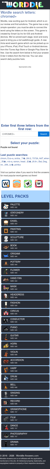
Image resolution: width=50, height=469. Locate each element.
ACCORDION (17, 361)
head (23, 161)
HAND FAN (16, 279)
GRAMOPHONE (18, 410)
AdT (41, 158)
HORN (13, 345)
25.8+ (35, 161)
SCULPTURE (17, 238)
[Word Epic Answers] (17, 184)
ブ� (23, 158)
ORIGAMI (15, 254)
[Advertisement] (25, 94)
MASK (13, 287)
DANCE (14, 426)
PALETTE (15, 205)
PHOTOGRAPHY (18, 435)
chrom (3, 158)
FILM (13, 418)
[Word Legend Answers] (28, 184)
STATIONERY (17, 214)
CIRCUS (14, 312)
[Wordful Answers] (6, 184)
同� (4, 161)
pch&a (17, 164)
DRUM (13, 377)
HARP (13, 369)
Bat (40, 161)
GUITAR (14, 336)
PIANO (13, 328)
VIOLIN (14, 353)
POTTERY (15, 263)
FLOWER (15, 271)
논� (11, 164)
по (2, 164)
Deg (45, 161)
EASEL (13, 222)
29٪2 (28, 158)
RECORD (15, 402)
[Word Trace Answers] (39, 184)
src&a (17, 158)
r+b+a (9, 161)
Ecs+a (10, 158)
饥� (29, 161)
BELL (13, 385)
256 (6, 164)
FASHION (15, 304)
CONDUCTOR (17, 320)
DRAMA (14, 443)
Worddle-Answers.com (27, 455)
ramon (16, 161)
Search (43, 133)
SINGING (15, 394)
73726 (35, 158)
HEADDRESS (17, 295)
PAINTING (15, 230)
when (46, 158)
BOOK (13, 246)
